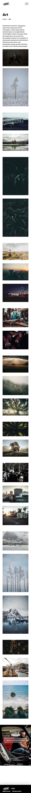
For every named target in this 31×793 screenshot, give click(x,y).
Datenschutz (16, 791)
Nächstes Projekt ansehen (15, 740)
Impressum (6, 791)
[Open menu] (26, 4)
